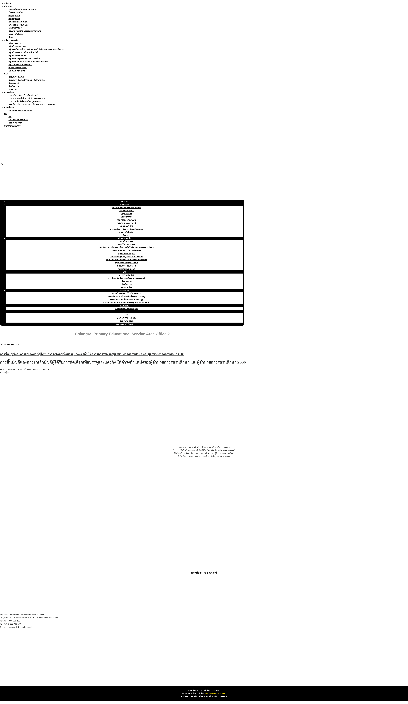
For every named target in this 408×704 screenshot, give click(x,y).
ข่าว (6, 74)
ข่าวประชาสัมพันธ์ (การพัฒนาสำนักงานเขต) (26, 80)
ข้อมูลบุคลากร (14, 19)
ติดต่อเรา (12, 37)
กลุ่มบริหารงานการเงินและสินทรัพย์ (23, 52)
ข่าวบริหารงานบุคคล (29, 369)
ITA (5, 114)
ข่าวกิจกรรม (13, 86)
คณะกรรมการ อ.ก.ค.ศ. (18, 25)
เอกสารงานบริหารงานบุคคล (20, 111)
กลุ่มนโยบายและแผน (17, 46)
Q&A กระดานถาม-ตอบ (18, 120)
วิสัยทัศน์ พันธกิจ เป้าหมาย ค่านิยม (22, 10)
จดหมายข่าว (13, 89)
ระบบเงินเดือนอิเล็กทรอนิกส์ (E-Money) (24, 101)
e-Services (9, 92)
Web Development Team (215, 693)
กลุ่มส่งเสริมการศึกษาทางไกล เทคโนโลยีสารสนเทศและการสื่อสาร (36, 49)
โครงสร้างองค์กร (15, 12)
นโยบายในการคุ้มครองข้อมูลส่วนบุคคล (24, 31)
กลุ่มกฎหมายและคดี (16, 71)
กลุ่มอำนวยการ (14, 43)
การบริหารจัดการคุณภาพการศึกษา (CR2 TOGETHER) (31, 104)
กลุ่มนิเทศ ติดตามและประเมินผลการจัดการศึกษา (28, 62)
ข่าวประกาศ (13, 83)
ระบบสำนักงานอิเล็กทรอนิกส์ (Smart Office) (26, 98)
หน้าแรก (7, 3)
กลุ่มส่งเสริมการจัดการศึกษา (20, 65)
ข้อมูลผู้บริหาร (14, 16)
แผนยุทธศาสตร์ (15, 28)
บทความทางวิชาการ (12, 126)
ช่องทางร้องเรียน (15, 123)
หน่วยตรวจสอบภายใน (17, 68)
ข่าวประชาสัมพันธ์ (16, 77)
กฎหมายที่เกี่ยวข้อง (16, 34)
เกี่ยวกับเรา (8, 6)
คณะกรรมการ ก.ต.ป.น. (18, 22)
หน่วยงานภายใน (11, 40)
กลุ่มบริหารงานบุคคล (17, 55)
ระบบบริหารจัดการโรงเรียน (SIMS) (23, 95)
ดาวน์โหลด (9, 107)
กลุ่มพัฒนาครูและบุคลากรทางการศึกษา (24, 58)
